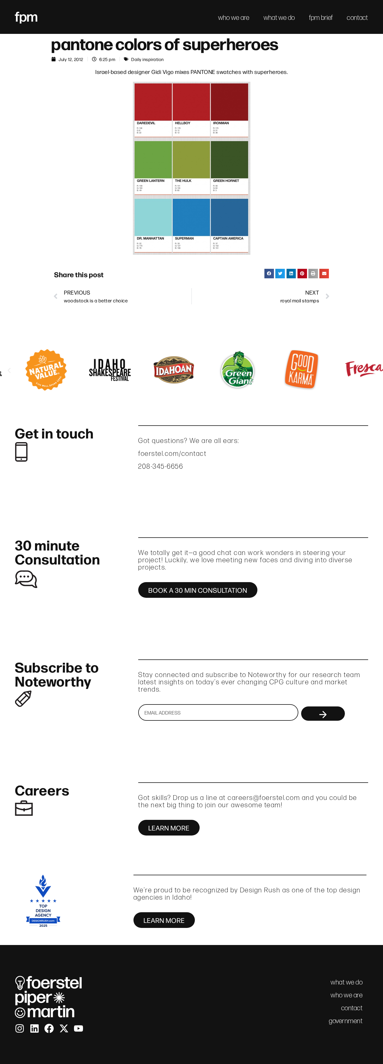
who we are (234, 17)
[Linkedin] (34, 1028)
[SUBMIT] (323, 713)
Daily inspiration (147, 59)
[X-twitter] (64, 1028)
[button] (269, 273)
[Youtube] (78, 1028)
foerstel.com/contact (172, 453)
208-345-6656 (160, 466)
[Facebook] (49, 1028)
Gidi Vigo (162, 71)
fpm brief (321, 17)
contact (357, 17)
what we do (279, 17)
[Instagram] (19, 1028)
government (346, 1021)
